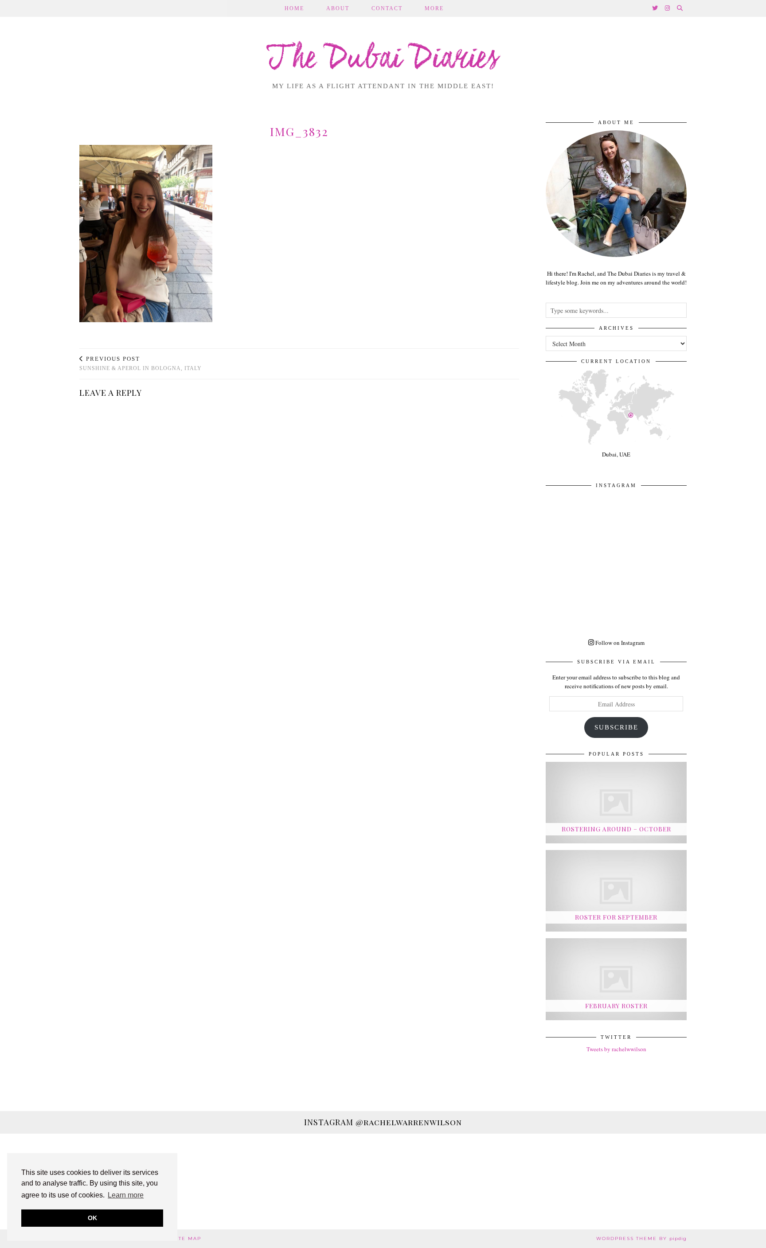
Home (294, 8)
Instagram (383, 1122)
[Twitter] (655, 8)
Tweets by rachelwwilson (616, 1049)
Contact (387, 8)
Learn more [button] (126, 1195)
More (434, 8)
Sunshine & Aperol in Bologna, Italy (140, 363)
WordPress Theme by (641, 1238)
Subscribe (616, 727)
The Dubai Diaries (383, 59)
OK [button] (92, 1217)
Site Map (187, 1238)
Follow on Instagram (619, 643)
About (337, 8)
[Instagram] (668, 8)
